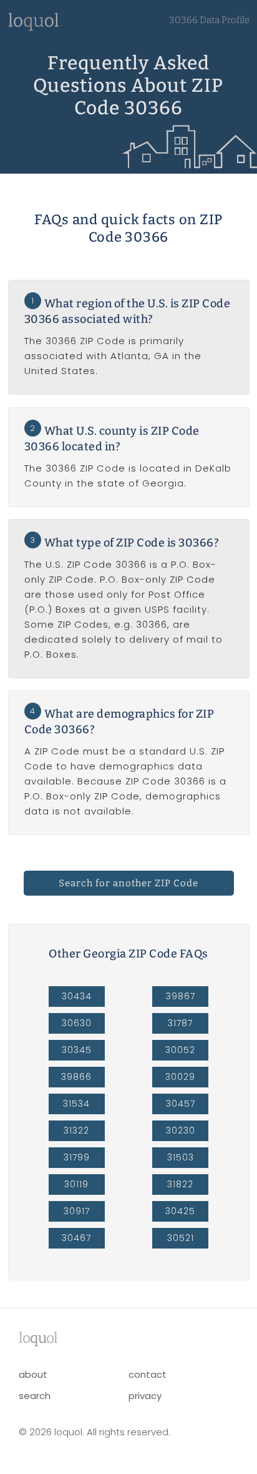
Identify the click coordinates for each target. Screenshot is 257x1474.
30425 (180, 1211)
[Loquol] (33, 27)
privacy (145, 1395)
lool (38, 1338)
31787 (180, 1023)
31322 (76, 1130)
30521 (180, 1238)
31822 (180, 1184)
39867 (180, 996)
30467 (76, 1238)
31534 (76, 1103)
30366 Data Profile (209, 20)
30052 (180, 1050)
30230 (180, 1130)
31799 (77, 1157)
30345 (77, 1050)
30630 (77, 1023)
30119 (76, 1184)
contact (147, 1374)
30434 (77, 996)
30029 (180, 1077)
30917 (77, 1211)
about (33, 1374)
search (35, 1395)
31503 (180, 1157)
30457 (180, 1103)
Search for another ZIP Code (128, 883)
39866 (76, 1077)
